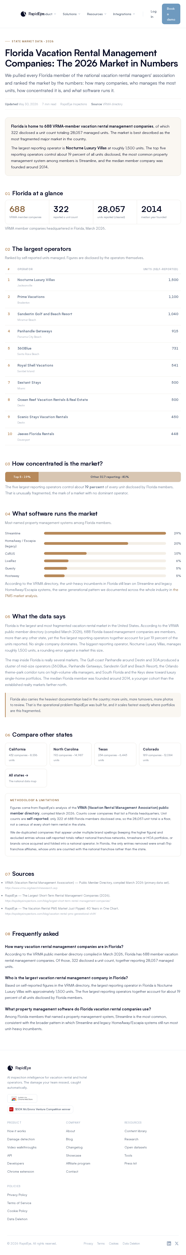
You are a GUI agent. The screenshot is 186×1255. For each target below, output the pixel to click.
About (70, 1131)
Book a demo (171, 14)
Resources (95, 14)
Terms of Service (19, 1203)
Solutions (70, 14)
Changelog (74, 1147)
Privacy (88, 1243)
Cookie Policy (17, 1211)
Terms (101, 1243)
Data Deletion (17, 1219)
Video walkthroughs (22, 1147)
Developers (15, 1163)
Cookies (114, 1243)
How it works (16, 1131)
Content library (136, 1131)
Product (46, 14)
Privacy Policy (17, 1195)
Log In (154, 14)
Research (131, 1139)
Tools (128, 1155)
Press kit (131, 1163)
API (9, 1155)
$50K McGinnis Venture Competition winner (42, 1109)
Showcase (73, 1155)
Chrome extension (20, 1171)
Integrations (122, 14)
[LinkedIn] (169, 1243)
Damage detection (21, 1139)
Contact (72, 1171)
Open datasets (136, 1147)
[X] (177, 1243)
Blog (69, 1139)
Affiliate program (78, 1163)
